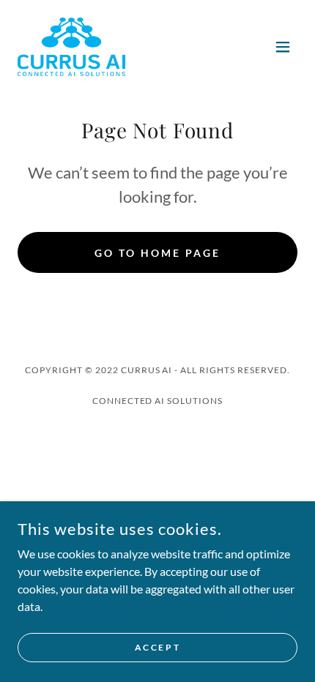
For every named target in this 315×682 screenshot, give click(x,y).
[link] (71, 47)
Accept (157, 647)
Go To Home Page (157, 253)
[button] (282, 46)
